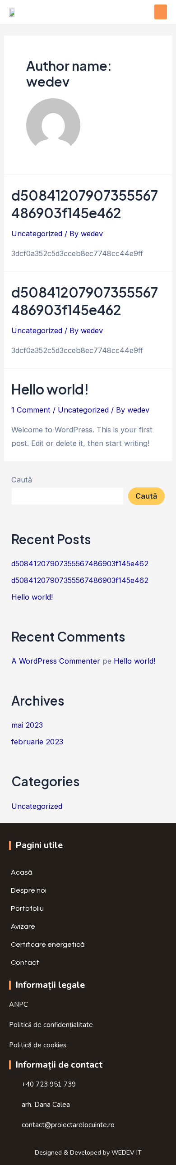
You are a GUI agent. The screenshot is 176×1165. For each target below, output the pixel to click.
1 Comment (31, 409)
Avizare (23, 926)
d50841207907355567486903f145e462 (84, 204)
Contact (25, 962)
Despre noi (28, 890)
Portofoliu (27, 908)
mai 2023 (27, 724)
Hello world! (50, 389)
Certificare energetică (48, 944)
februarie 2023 (37, 741)
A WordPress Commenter (55, 660)
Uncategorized (36, 233)
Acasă (21, 872)
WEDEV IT (126, 1152)
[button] (160, 12)
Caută (21, 479)
